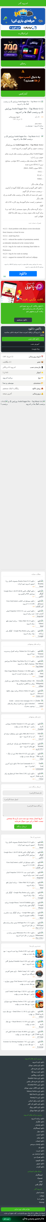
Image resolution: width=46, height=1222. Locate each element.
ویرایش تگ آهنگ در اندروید (11, 268)
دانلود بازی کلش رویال (37, 1110)
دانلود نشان (40, 1141)
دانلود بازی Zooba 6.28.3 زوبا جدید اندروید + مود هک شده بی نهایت (19, 956)
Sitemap (41, 1205)
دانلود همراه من (39, 1160)
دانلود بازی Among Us (36, 1101)
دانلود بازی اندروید (38, 1065)
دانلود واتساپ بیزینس (37, 1147)
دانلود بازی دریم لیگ (37, 1075)
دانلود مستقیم (22, 323)
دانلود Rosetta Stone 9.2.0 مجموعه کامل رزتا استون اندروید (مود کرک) (19, 586)
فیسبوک (40, 1181)
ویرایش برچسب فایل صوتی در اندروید (27, 268)
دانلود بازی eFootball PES (35, 1088)
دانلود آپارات (40, 1170)
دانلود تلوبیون (39, 1164)
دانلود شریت (40, 1154)
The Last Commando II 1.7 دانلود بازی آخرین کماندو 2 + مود (20, 768)
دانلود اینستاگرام (39, 1131)
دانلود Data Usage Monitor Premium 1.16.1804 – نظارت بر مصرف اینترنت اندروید (19, 675)
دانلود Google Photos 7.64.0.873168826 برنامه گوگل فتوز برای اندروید (20, 907)
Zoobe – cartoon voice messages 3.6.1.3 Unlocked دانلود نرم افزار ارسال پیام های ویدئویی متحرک (19, 707)
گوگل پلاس (39, 1188)
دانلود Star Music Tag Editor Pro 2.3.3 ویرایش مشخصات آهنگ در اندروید (20, 666)
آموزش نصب (35, 347)
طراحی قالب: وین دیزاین (22, 1213)
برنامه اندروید (38, 126)
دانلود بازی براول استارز (36, 1104)
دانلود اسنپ (40, 1138)
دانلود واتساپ (39, 1128)
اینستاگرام (39, 1178)
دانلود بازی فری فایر (37, 1072)
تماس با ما (40, 1202)
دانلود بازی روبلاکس (37, 1078)
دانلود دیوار (40, 1135)
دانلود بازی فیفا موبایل (37, 1114)
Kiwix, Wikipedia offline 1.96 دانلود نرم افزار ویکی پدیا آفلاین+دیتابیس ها (19, 685)
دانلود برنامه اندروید (37, 1122)
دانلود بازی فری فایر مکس (35, 1085)
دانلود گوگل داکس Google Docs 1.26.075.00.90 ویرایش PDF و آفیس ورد (20, 596)
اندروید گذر (23, 3)
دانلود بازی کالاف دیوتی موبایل (34, 1091)
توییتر (41, 1184)
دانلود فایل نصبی (34, 342)
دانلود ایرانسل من (38, 1157)
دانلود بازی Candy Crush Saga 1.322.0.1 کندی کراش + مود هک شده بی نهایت (18, 996)
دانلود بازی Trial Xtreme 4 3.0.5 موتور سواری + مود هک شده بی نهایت (19, 986)
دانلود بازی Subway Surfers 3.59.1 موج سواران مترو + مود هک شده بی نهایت (20, 1006)
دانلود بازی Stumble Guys (35, 1081)
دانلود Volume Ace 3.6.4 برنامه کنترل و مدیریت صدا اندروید (21, 656)
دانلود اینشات (40, 1144)
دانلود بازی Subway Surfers (34, 1094)
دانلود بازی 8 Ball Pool (36, 1098)
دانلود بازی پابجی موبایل (36, 1069)
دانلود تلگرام (40, 1125)
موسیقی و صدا (8, 386)
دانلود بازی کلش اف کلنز (36, 1107)
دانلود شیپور (40, 1167)
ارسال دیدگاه (22, 830)
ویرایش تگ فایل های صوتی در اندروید (34, 270)
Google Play (35, 353)
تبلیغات (42, 1199)
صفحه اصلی (40, 1196)
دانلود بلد (41, 1151)
